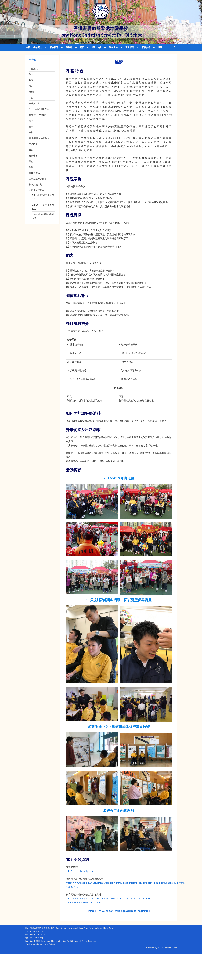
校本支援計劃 (35, 184)
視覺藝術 (33, 155)
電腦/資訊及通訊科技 (39, 138)
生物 (31, 132)
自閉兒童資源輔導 (37, 178)
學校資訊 (54, 47)
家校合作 (146, 47)
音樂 (31, 149)
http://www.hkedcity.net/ (79, 871)
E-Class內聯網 (104, 911)
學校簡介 (37, 47)
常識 (31, 86)
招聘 (160, 47)
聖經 (31, 167)
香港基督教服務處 (125, 911)
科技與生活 (34, 173)
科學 (31, 126)
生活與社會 (34, 103)
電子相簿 (129, 47)
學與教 (69, 47)
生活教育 (33, 144)
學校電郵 (143, 911)
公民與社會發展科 (37, 115)
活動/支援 (97, 47)
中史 (31, 97)
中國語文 (33, 68)
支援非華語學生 (36, 190)
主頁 (28, 47)
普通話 (32, 91)
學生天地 (113, 47)
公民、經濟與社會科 (39, 109)
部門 (82, 47)
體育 (31, 161)
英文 (31, 74)
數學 (31, 80)
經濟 (31, 120)
